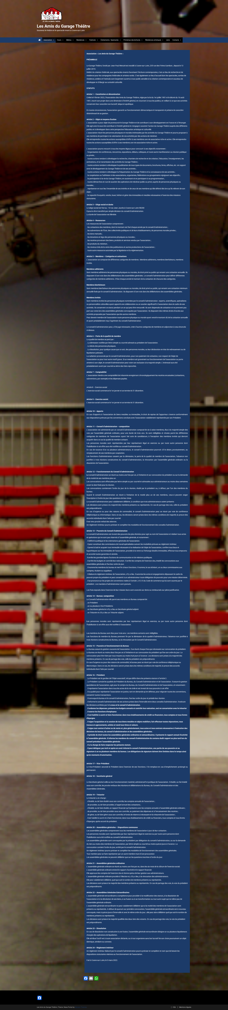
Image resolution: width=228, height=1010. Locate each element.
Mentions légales (185, 1007)
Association (48, 40)
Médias (68, 40)
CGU (174, 1007)
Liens (168, 40)
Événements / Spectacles (109, 40)
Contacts (175, 40)
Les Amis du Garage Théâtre (63, 26)
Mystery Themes (81, 1007)
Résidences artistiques (153, 40)
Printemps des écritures (132, 40)
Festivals (92, 40)
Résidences (80, 40)
